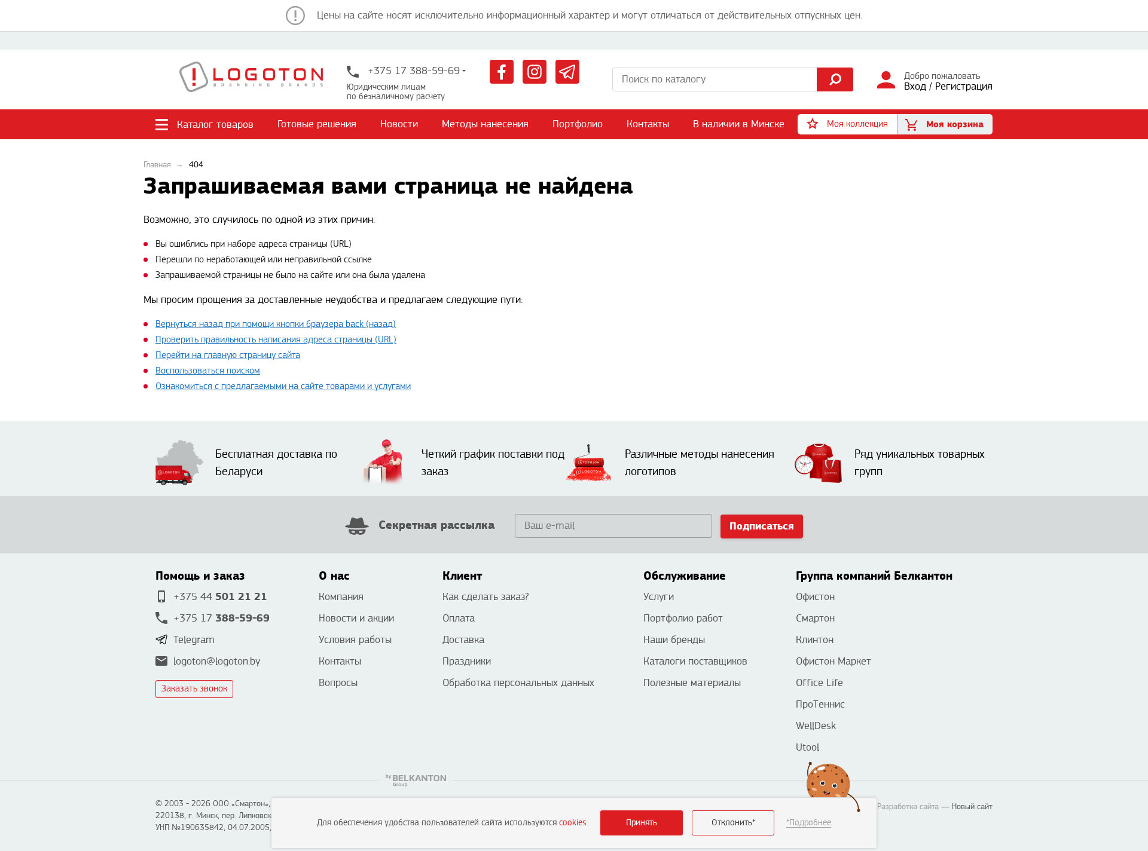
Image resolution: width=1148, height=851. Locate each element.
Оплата (458, 618)
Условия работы (355, 639)
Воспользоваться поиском (207, 371)
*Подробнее (808, 822)
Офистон (815, 596)
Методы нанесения (485, 124)
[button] (847, 124)
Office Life (819, 682)
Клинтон (814, 639)
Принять (641, 822)
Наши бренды (674, 639)
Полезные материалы (692, 682)
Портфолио (577, 124)
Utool (807, 747)
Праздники (466, 661)
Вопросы (338, 682)
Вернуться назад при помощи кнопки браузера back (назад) (275, 324)
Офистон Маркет (833, 661)
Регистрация (964, 86)
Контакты (648, 124)
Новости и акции (356, 618)
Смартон (815, 618)
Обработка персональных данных (518, 682)
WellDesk (816, 725)
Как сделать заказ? (485, 596)
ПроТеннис (820, 704)
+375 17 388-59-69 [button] (412, 70)
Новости (399, 124)
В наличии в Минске (738, 124)
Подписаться (761, 526)
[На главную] (251, 79)
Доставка (463, 639)
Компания (341, 596)
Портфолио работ (683, 618)
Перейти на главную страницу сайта (227, 355)
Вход (915, 86)
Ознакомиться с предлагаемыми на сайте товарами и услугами (283, 386)
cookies (573, 822)
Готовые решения (316, 124)
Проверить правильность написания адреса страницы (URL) (275, 340)
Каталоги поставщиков (695, 661)
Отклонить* (733, 822)
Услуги (658, 596)
